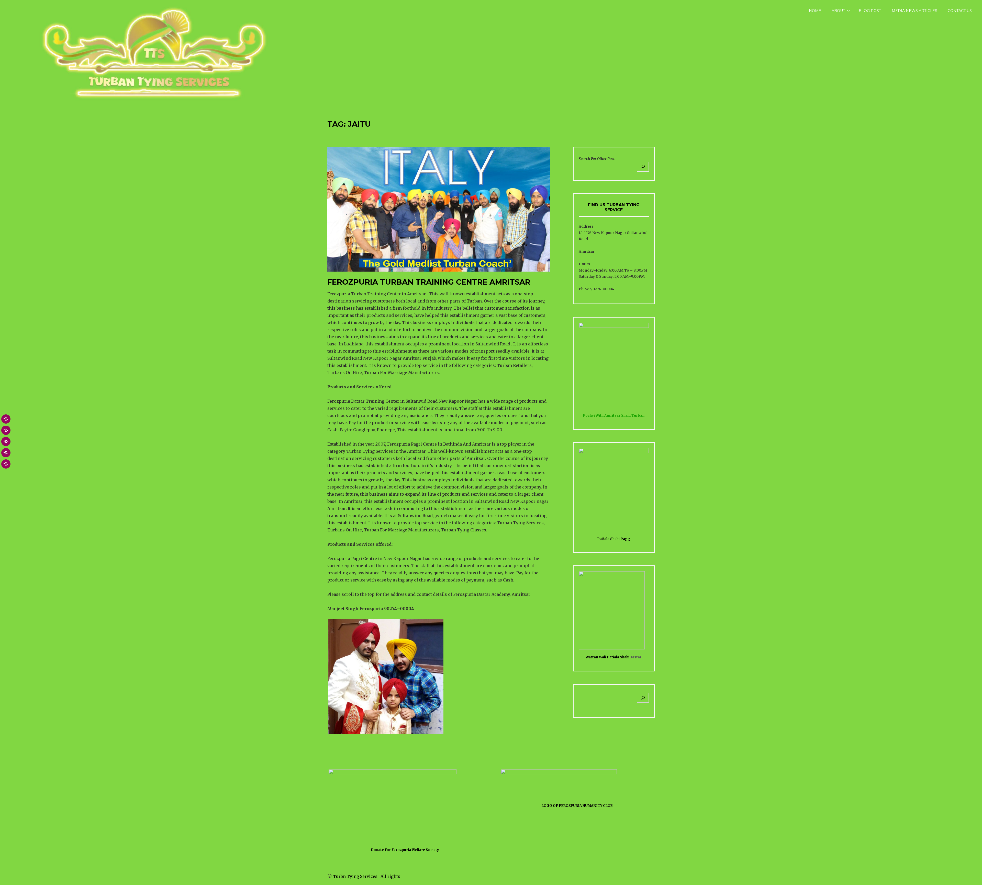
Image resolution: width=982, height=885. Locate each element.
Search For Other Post (597, 158)
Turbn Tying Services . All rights (366, 876)
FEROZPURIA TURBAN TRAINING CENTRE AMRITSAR (428, 281)
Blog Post (870, 10)
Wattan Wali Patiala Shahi (607, 657)
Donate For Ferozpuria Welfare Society (405, 850)
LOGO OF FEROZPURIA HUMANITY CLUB (577, 806)
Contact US (960, 10)
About (838, 10)
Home (815, 10)
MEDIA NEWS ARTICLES (914, 10)
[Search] (643, 166)
